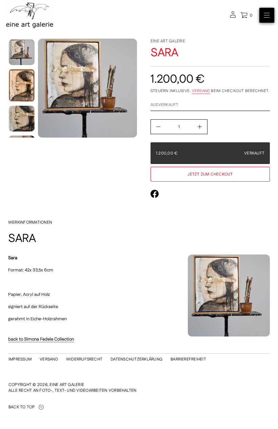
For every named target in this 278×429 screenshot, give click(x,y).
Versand (201, 91)
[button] (246, 15)
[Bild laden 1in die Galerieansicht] (22, 52)
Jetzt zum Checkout (210, 174)
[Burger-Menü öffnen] (266, 15)
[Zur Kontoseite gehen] (233, 17)
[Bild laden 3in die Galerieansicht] (22, 118)
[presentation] (87, 88)
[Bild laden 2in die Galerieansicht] (22, 85)
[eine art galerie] (30, 15)
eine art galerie (168, 41)
